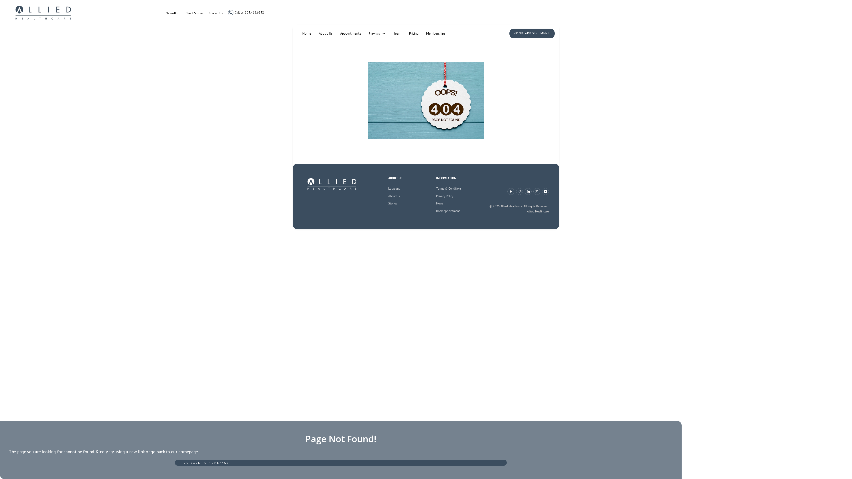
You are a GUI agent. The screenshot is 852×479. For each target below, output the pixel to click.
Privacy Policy (444, 196)
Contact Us (216, 13)
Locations (394, 188)
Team (397, 33)
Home (306, 33)
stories (392, 203)
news (439, 203)
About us (394, 196)
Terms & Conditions (449, 188)
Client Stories (194, 13)
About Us (326, 33)
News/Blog (173, 13)
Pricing (413, 33)
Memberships (436, 33)
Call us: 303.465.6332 (249, 12)
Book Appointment (532, 33)
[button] (377, 33)
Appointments (350, 33)
